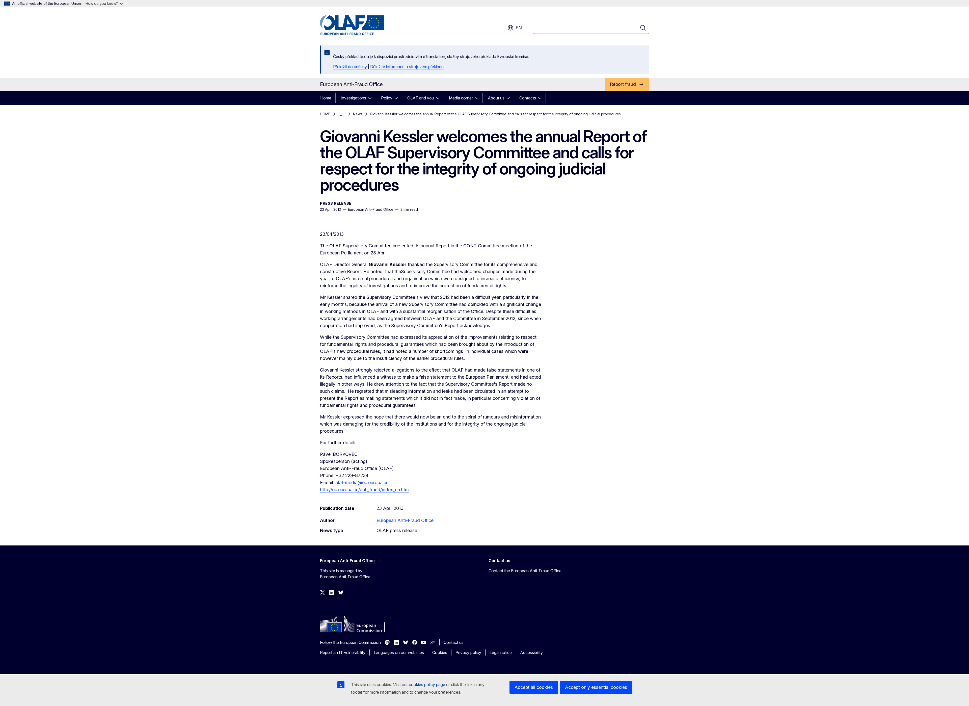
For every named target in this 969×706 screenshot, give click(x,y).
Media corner (461, 97)
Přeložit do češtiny (350, 66)
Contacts (527, 97)
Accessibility (531, 652)
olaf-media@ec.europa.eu (362, 482)
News (357, 114)
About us (496, 97)
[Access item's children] (371, 98)
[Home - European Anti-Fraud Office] (360, 25)
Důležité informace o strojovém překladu (407, 66)
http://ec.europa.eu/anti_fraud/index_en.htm (364, 489)
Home (325, 97)
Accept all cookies (534, 687)
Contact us (454, 642)
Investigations (353, 97)
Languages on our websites (399, 652)
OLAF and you (420, 97)
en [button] (519, 27)
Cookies (439, 652)
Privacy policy (468, 652)
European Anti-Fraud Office (405, 520)
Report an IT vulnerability (342, 652)
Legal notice (501, 652)
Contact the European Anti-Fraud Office (525, 570)
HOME (325, 114)
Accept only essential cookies (596, 687)
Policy (386, 97)
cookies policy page (427, 684)
